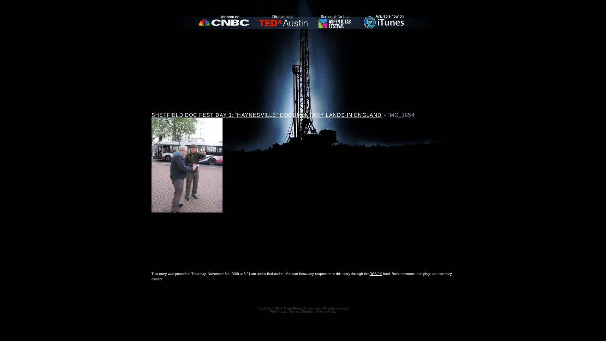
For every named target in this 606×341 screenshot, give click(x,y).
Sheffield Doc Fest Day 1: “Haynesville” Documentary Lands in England (267, 115)
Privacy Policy (326, 311)
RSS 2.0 (376, 274)
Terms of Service (301, 311)
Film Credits (278, 311)
